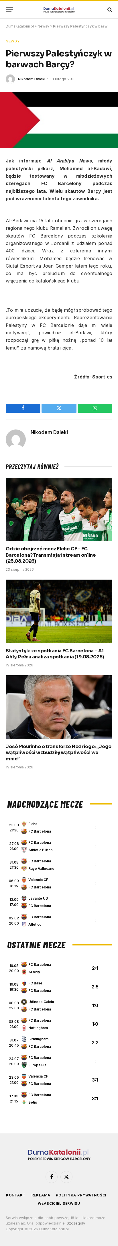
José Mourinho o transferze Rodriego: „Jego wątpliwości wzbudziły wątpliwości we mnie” (58, 752)
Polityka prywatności (81, 1195)
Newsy (43, 26)
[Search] (109, 9)
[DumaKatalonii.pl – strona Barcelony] (59, 9)
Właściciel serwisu (59, 1203)
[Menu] (9, 9)
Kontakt (16, 1195)
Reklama (41, 1195)
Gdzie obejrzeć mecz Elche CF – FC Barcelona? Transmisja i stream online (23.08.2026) (51, 555)
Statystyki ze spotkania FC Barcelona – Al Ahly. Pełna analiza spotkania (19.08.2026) (55, 654)
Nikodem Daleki (31, 78)
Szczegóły (76, 1223)
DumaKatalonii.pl (20, 26)
